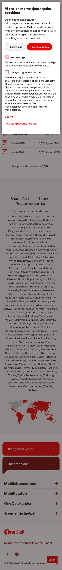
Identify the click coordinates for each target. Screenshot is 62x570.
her (21, 38)
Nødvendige (17, 57)
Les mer (10, 116)
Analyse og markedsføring (26, 72)
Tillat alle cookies (39, 47)
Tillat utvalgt (15, 47)
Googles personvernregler (21, 123)
